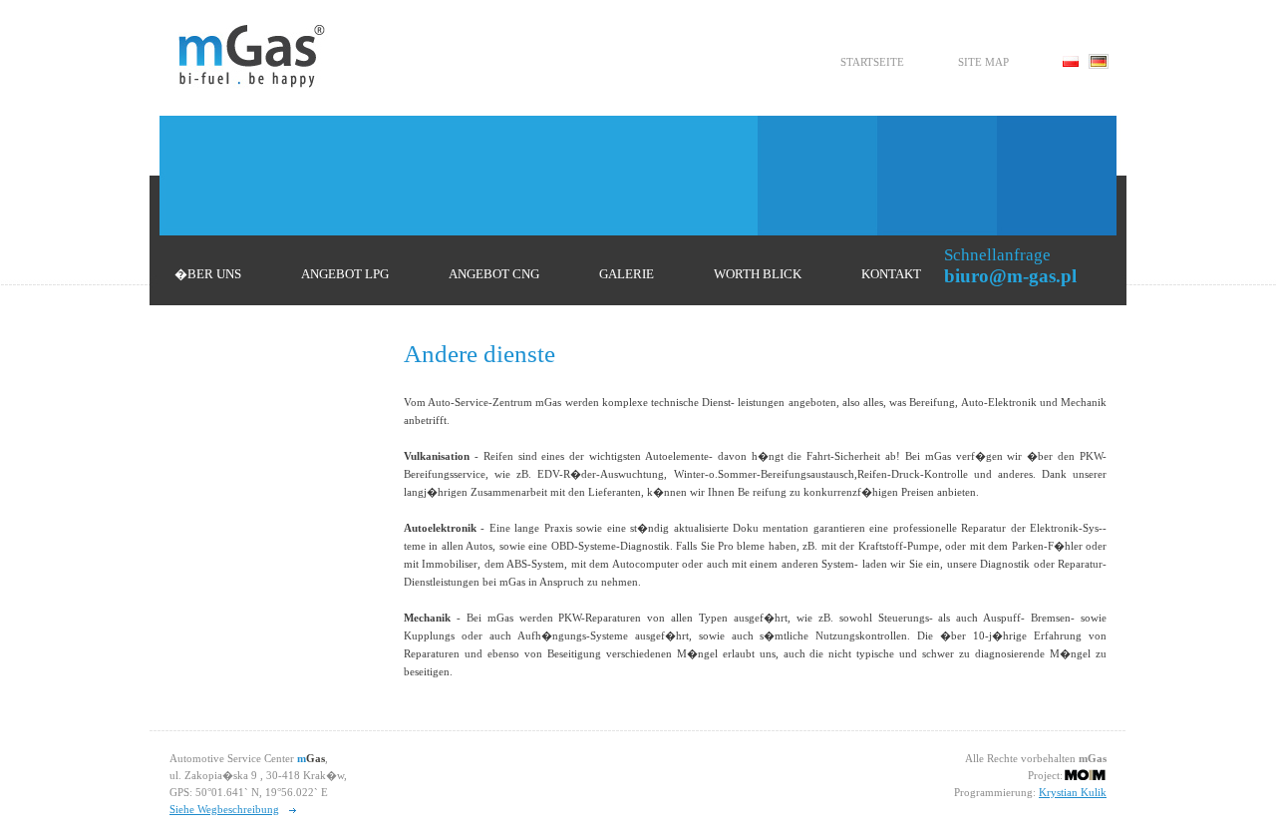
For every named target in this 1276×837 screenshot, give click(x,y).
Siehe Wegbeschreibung (224, 809)
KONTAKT (891, 273)
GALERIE (626, 273)
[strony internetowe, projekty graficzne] (1085, 774)
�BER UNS (207, 273)
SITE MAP (983, 62)
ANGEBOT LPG (345, 273)
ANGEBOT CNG (494, 273)
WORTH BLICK (757, 273)
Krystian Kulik (1073, 792)
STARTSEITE (872, 62)
